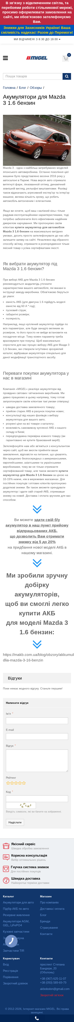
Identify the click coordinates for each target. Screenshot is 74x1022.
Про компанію (49, 902)
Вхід (6, 964)
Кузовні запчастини (16, 931)
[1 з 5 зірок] (8, 783)
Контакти (46, 934)
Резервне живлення (16, 915)
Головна (9, 88)
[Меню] (5, 58)
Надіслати (15, 822)
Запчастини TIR (13, 950)
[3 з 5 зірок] (16, 783)
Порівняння (10, 977)
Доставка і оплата (52, 908)
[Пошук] (67, 76)
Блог (22, 88)
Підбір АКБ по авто (16, 908)
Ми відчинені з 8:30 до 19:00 (36, 39)
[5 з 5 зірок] (24, 783)
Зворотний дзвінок (15, 983)
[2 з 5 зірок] (12, 783)
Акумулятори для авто (18, 902)
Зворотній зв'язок (52, 995)
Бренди (45, 921)
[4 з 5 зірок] (20, 783)
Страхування (49, 927)
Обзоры (36, 88)
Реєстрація (10, 970)
